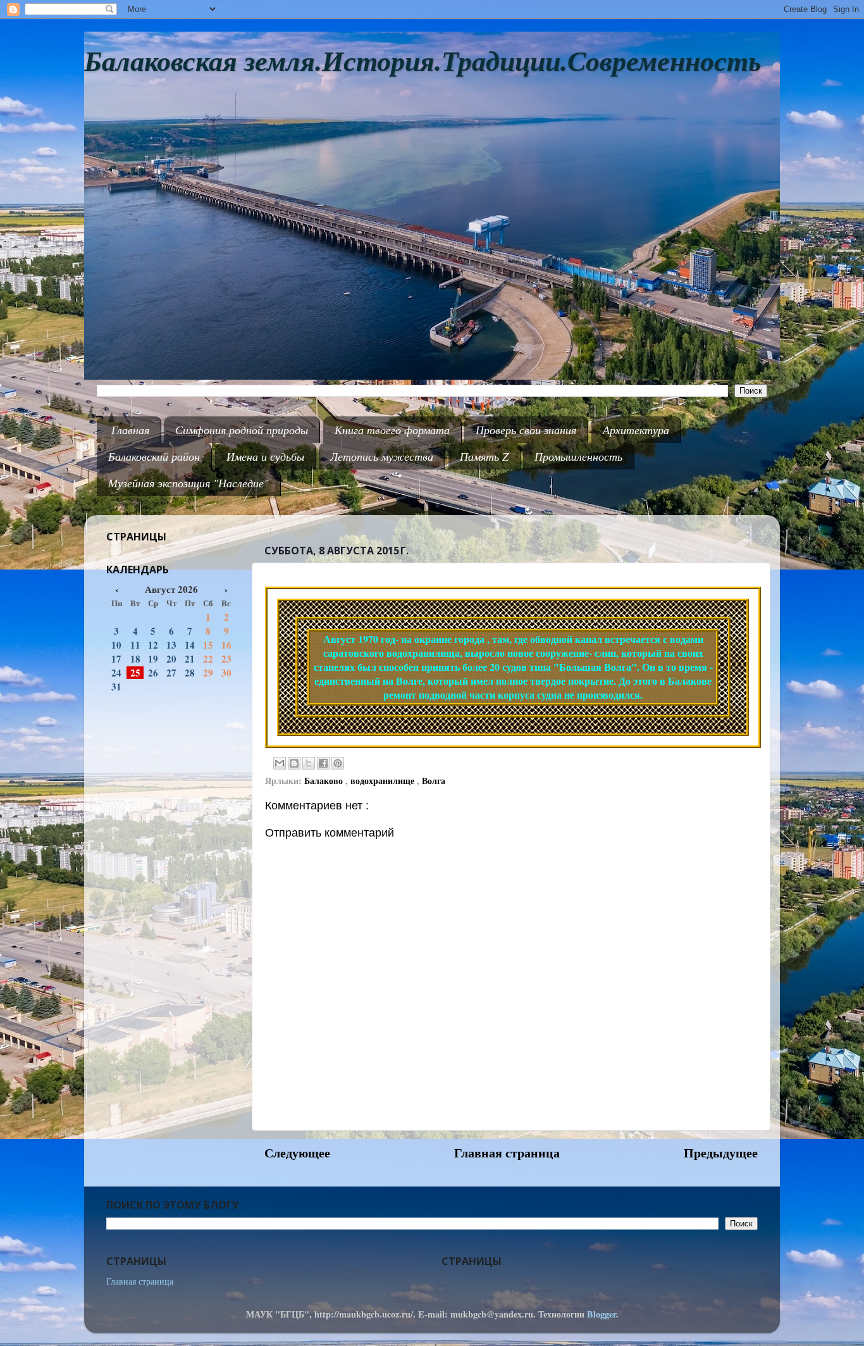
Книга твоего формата (392, 429)
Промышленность (578, 456)
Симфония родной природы (241, 429)
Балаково (324, 780)
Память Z (484, 456)
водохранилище (383, 780)
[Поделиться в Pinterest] (337, 763)
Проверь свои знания (526, 429)
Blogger (601, 1314)
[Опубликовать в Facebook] (323, 763)
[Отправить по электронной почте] (279, 763)
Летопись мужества (381, 456)
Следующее (297, 1152)
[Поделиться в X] (308, 763)
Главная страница (507, 1152)
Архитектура (636, 429)
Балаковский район (154, 456)
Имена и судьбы (265, 456)
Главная (130, 429)
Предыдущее (721, 1152)
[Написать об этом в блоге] (294, 763)
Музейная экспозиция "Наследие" (188, 482)
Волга (433, 780)
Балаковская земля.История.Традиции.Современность (422, 61)
